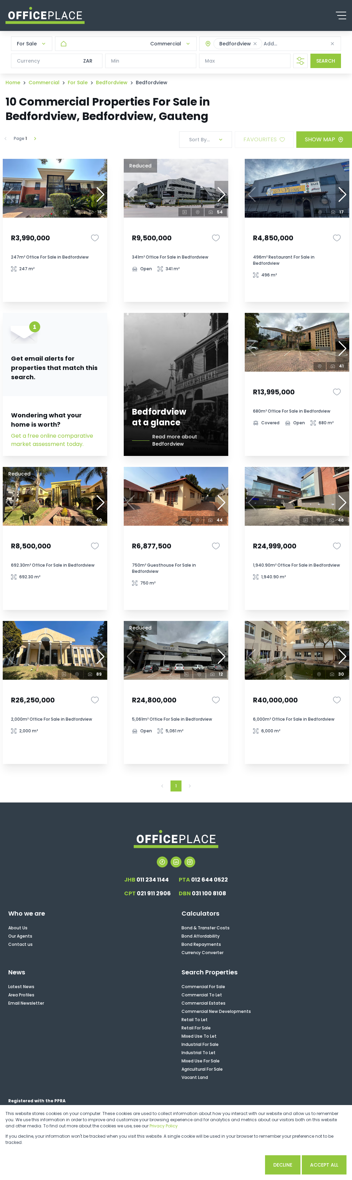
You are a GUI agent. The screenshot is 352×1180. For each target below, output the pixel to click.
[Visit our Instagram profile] (189, 861)
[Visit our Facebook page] (162, 861)
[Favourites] (95, 238)
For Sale (78, 82)
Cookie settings (233, 1164)
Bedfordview (112, 82)
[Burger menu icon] (341, 15)
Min (115, 60)
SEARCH (325, 60)
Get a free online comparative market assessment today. (52, 440)
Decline (282, 1164)
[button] (255, 43)
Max (210, 60)
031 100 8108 (202, 893)
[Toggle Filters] (300, 61)
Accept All (324, 1164)
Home (13, 82)
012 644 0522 (203, 880)
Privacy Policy (164, 1126)
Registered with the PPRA (37, 1101)
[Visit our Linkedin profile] (176, 861)
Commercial (44, 82)
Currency (28, 60)
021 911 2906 (147, 893)
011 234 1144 (146, 880)
